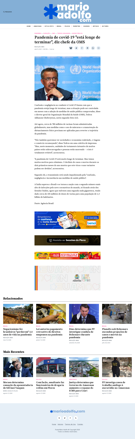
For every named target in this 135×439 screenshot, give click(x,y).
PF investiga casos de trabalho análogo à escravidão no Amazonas (116, 385)
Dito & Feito (49, 26)
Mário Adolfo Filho (10, 391)
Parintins (76, 26)
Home (29, 26)
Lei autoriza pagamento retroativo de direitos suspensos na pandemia (49, 332)
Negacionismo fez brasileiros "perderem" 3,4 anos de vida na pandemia (17, 332)
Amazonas (38, 26)
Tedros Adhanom (63, 33)
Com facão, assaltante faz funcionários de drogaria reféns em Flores (50, 385)
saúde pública (77, 33)
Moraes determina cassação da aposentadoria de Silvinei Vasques (18, 385)
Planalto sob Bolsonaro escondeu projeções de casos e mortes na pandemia (115, 333)
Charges (86, 26)
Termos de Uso (70, 424)
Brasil (59, 26)
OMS (53, 33)
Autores (105, 26)
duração (46, 33)
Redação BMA (39, 47)
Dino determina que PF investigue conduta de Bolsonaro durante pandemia (82, 333)
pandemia (37, 33)
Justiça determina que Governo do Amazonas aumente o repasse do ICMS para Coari (81, 386)
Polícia (67, 26)
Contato (80, 424)
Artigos (96, 26)
